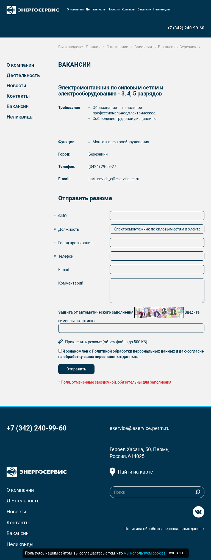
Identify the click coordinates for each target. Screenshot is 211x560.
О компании (20, 65)
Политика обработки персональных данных (164, 529)
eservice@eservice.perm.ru (140, 428)
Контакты (18, 96)
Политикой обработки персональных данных (133, 351)
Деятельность (23, 75)
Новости (16, 85)
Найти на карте (135, 472)
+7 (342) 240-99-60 (185, 28)
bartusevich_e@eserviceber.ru (113, 179)
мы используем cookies (144, 553)
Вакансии (18, 106)
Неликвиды (20, 117)
